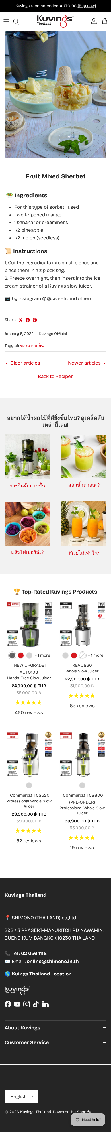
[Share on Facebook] (28, 320)
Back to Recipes (55, 376)
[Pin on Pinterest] (35, 320)
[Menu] (6, 21)
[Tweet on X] (20, 320)
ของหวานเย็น (32, 345)
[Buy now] (87, 5)
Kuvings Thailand (35, 1111)
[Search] (19, 21)
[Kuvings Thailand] (55, 21)
